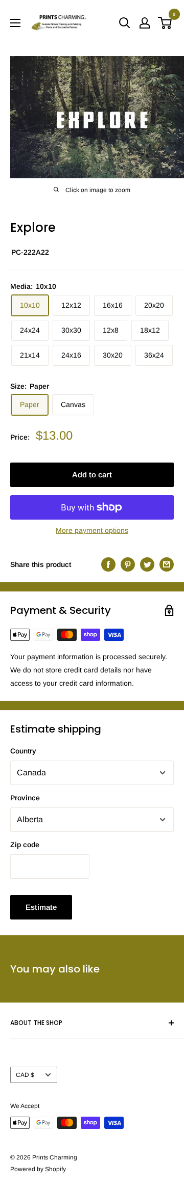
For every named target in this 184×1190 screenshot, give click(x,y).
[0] (165, 23)
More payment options (92, 530)
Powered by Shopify (38, 1169)
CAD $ (25, 1074)
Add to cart (92, 474)
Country (23, 751)
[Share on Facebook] (108, 564)
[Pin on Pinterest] (128, 564)
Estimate (41, 907)
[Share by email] (166, 564)
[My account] (145, 23)
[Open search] (124, 23)
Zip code (24, 845)
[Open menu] (15, 23)
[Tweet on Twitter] (147, 564)
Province (25, 798)
